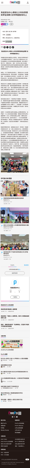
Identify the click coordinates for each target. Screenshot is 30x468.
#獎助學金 (17, 38)
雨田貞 (4, 394)
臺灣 (7, 31)
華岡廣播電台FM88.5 (8, 388)
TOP (27, 459)
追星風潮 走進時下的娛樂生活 (10, 386)
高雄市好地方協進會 (8, 227)
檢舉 (11, 24)
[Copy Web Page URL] (13, 47)
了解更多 (15, 297)
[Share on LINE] (10, 47)
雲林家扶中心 (6, 255)
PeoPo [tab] (12, 265)
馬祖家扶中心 (6, 200)
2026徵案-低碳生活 (20, 439)
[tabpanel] (15, 269)
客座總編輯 (18, 432)
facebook (12, 417)
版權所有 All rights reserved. (9, 41)
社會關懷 (8, 34)
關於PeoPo (4, 423)
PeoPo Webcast (19, 425)
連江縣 (10, 31)
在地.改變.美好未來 (20, 444)
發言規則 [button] (26, 265)
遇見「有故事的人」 (20, 446)
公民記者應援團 (19, 428)
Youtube (17, 417)
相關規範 (3, 425)
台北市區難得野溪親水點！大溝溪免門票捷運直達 (15, 379)
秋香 (4, 373)
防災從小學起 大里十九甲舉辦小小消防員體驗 (14, 358)
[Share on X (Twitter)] (7, 47)
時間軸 (2, 428)
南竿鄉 (14, 31)
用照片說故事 (4, 446)
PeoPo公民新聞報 (19, 423)
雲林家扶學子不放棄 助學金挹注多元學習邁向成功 (15, 252)
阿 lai (4, 381)
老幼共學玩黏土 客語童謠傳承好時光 (12, 393)
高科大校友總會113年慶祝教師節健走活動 (16, 225)
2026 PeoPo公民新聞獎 (7, 441)
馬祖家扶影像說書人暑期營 (9, 309)
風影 (4, 366)
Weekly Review (5, 430)
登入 (19, 269)
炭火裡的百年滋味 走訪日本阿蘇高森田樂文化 (14, 372)
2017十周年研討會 (19, 441)
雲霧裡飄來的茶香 (6, 365)
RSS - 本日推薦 (5, 455)
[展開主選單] (2, 2)
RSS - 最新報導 (5, 452)
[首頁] (15, 2)
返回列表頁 (15, 273)
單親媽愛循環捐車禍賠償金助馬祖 (13, 198)
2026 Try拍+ (4, 439)
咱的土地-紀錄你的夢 (6, 444)
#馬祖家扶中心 (9, 38)
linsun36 (5, 360)
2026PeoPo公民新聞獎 (7, 350)
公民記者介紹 (18, 430)
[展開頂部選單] (27, 2)
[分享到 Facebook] (5, 47)
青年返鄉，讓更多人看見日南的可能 (11, 399)
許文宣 (4, 401)
